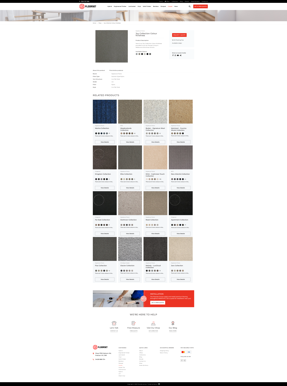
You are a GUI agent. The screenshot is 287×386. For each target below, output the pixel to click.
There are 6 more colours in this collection (103, 181)
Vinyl (139, 6)
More (176, 6)
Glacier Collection (127, 265)
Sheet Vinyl (122, 376)
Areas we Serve (152, 384)
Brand (95, 73)
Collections (175, 1)
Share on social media (179, 53)
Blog (181, 1)
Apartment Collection (179, 220)
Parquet (163, 6)
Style (94, 87)
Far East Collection (102, 220)
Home (161, 1)
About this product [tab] (99, 70)
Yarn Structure (97, 79)
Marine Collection (102, 128)
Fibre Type (96, 76)
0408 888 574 (100, 359)
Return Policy (164, 352)
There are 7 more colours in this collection (154, 136)
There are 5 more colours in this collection (179, 135)
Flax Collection (101, 265)
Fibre (94, 84)
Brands (187, 1)
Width (95, 82)
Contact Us (205, 1)
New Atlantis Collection (180, 174)
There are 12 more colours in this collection (104, 136)
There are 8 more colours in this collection (154, 273)
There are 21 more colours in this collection (154, 181)
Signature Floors (140, 31)
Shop (100, 23)
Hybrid (109, 6)
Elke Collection (126, 174)
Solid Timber (147, 6)
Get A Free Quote (200, 6)
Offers (167, 1)
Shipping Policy (164, 350)
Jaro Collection (177, 265)
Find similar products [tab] (116, 70)
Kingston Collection (103, 174)
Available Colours (141, 51)
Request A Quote (179, 35)
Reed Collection (152, 220)
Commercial (122, 369)
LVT (120, 373)
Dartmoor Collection (128, 220)
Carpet (170, 6)
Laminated (132, 6)
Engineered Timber (120, 6)
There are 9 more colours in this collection (179, 181)
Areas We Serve (195, 1)
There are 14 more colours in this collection (129, 136)
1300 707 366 (85, 1)
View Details (105, 142)
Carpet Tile (122, 367)
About (141, 350)
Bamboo (156, 6)
